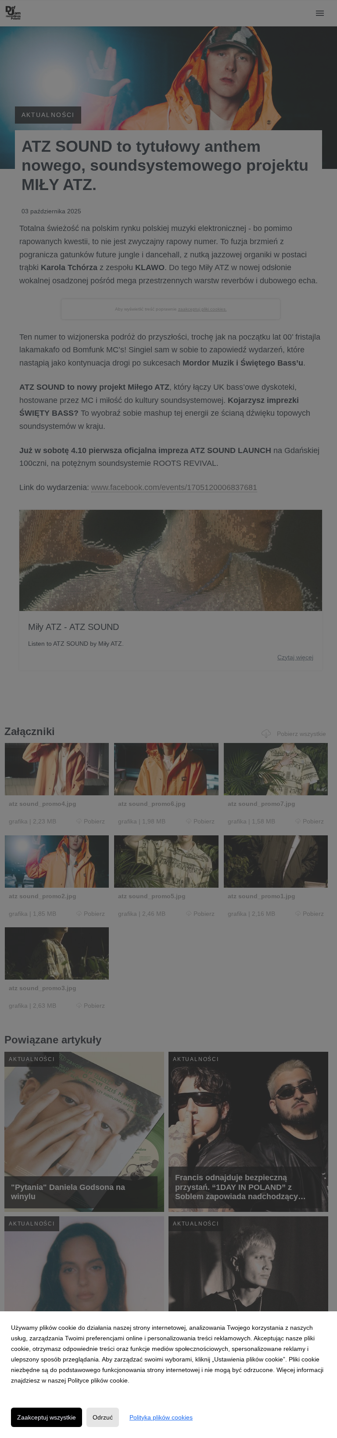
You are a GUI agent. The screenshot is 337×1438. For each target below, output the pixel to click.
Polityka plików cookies (161, 1417)
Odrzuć (103, 1417)
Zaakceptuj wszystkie (46, 1417)
